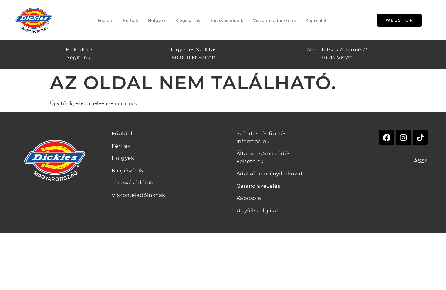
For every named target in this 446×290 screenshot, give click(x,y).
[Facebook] (386, 137)
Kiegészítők (188, 20)
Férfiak (130, 20)
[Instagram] (403, 137)
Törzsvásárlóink (227, 20)
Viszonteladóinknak (274, 20)
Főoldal (106, 20)
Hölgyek (157, 20)
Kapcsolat (316, 20)
